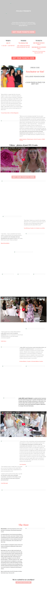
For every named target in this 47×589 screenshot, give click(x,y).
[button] (23, 32)
